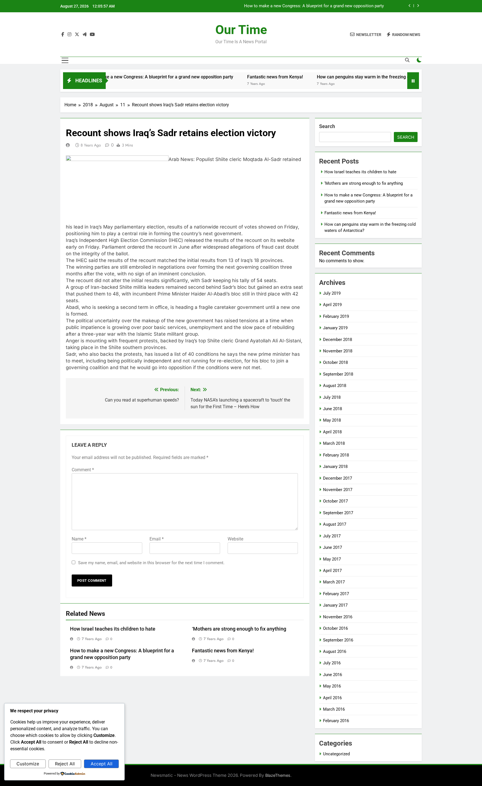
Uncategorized (336, 753)
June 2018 (332, 408)
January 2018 (335, 466)
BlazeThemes (277, 775)
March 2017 (334, 582)
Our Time (241, 29)
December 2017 (337, 478)
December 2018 (337, 339)
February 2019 (336, 316)
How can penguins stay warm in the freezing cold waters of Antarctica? (370, 77)
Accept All (101, 763)
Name (79, 539)
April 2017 (332, 570)
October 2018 (335, 362)
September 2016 (338, 640)
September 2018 (338, 374)
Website (235, 539)
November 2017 (337, 489)
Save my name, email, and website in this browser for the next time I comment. (151, 562)
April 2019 (332, 304)
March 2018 (334, 443)
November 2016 (337, 616)
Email (157, 539)
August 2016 (334, 651)
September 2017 (338, 512)
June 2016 (332, 674)
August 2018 (334, 385)
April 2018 (332, 431)
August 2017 (334, 524)
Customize (27, 763)
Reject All (65, 763)
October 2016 (335, 628)
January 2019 (335, 327)
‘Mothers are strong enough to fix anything (239, 629)
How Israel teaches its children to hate (112, 629)
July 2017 (332, 536)
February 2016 (336, 720)
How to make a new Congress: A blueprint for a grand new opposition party (314, 6)
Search (327, 126)
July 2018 (332, 397)
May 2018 (332, 420)
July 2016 (332, 662)
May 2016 (332, 686)
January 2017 (335, 605)
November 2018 (337, 351)
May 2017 (332, 559)
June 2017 (332, 547)
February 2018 (336, 455)
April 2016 (332, 697)
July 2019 (332, 293)
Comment (83, 469)
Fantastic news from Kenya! (257, 77)
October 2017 (335, 501)
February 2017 (336, 593)
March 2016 (334, 709)
